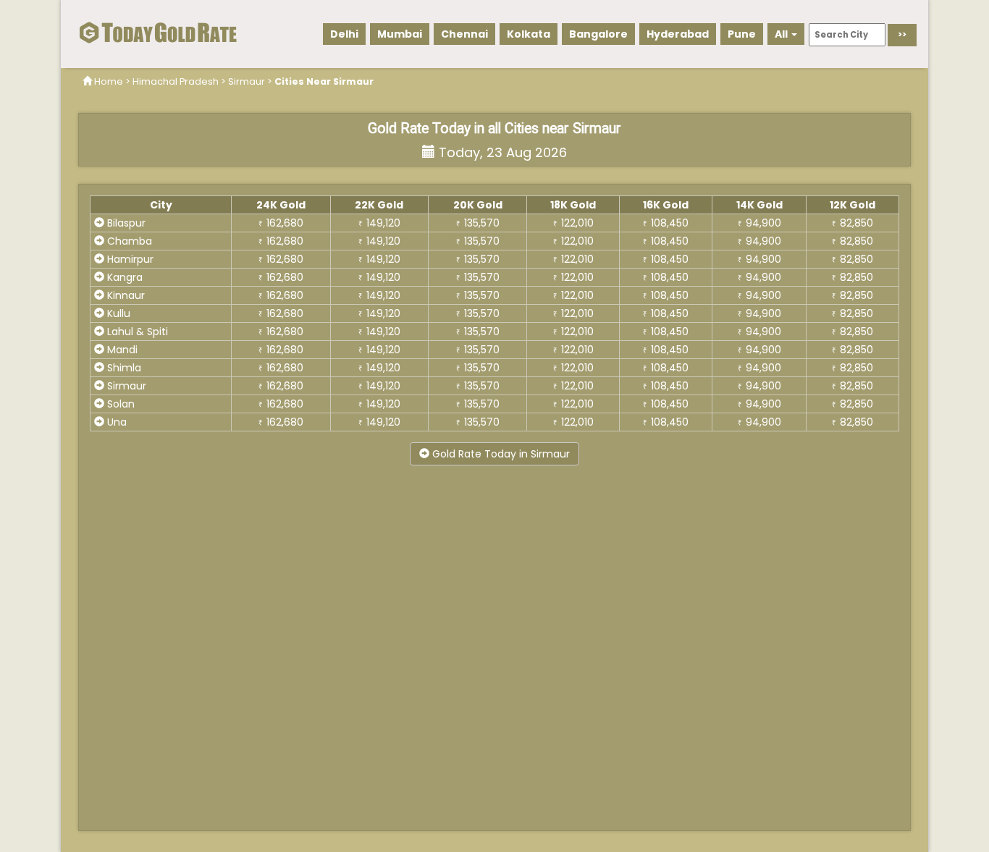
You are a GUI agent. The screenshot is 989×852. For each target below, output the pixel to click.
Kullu (117, 313)
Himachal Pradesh (175, 81)
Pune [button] (742, 34)
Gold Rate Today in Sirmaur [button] (499, 454)
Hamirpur (128, 259)
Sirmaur (246, 81)
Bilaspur (125, 223)
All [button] (782, 34)
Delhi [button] (344, 34)
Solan (119, 404)
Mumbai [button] (399, 34)
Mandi (121, 349)
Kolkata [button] (528, 34)
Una (115, 422)
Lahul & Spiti (136, 331)
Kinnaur (124, 295)
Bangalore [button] (598, 34)
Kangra (123, 277)
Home (108, 81)
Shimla (122, 367)
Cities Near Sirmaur (324, 81)
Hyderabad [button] (678, 34)
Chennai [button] (464, 34)
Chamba (128, 241)
